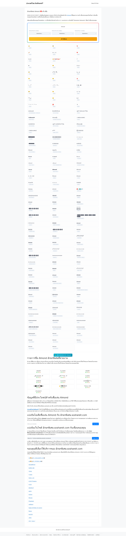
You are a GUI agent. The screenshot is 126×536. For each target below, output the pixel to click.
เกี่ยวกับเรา (28, 534)
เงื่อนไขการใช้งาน (56, 534)
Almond (69, 15)
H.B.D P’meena (32, 481)
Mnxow (30, 497)
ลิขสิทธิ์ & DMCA (90, 534)
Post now (95, 424)
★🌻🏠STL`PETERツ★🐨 (35, 461)
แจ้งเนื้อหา (98, 534)
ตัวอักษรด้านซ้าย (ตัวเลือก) (34, 30)
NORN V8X (31, 468)
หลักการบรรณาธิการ (44, 534)
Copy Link (95, 438)
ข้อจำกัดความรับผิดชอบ (81, 534)
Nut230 (31, 514)
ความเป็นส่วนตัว (65, 534)
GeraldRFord (32, 464)
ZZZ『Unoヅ (32, 521)
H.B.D (30, 484)
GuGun (30, 494)
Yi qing (30, 474)
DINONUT (31, 488)
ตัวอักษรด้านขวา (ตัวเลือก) (80, 30)
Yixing (30, 471)
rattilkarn (31, 504)
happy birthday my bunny (35, 507)
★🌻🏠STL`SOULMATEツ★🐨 (37, 458)
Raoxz (30, 511)
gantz (30, 491)
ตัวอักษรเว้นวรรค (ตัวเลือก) (57, 30)
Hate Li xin (31, 478)
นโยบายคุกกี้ (72, 534)
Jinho (30, 517)
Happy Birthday (94, 3)
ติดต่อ (50, 534)
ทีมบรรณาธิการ (35, 534)
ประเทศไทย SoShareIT (34, 3)
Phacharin (31, 501)
